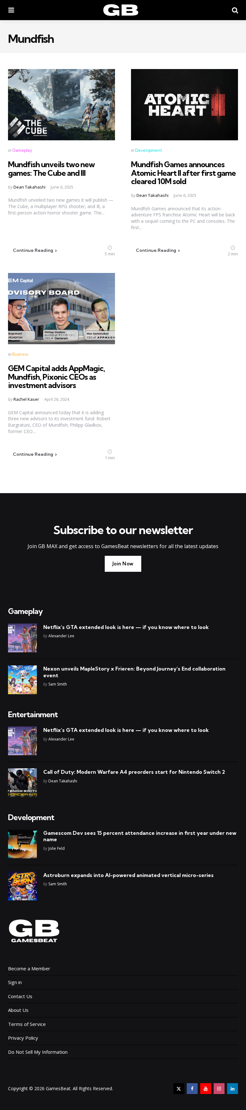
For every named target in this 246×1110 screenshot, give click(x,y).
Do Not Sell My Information (38, 1052)
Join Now (123, 564)
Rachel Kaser (26, 399)
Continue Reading (33, 250)
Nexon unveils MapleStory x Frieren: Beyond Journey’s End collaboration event (134, 672)
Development (148, 150)
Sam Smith (57, 684)
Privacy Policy (23, 1038)
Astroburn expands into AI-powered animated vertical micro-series (128, 875)
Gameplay (22, 150)
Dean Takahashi (29, 187)
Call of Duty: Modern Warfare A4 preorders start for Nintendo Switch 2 (134, 772)
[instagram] (219, 1088)
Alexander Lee (61, 636)
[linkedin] (232, 1088)
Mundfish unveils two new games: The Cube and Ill (51, 168)
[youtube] (205, 1088)
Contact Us (20, 996)
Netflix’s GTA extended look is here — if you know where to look (126, 627)
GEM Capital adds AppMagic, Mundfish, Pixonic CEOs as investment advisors (56, 376)
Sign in (15, 982)
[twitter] (178, 1088)
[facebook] (192, 1088)
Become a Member (29, 968)
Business (20, 354)
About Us (18, 1010)
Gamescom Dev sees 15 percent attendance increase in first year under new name (139, 836)
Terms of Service (27, 1024)
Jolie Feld (56, 848)
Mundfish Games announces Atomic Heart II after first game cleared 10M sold (183, 172)
